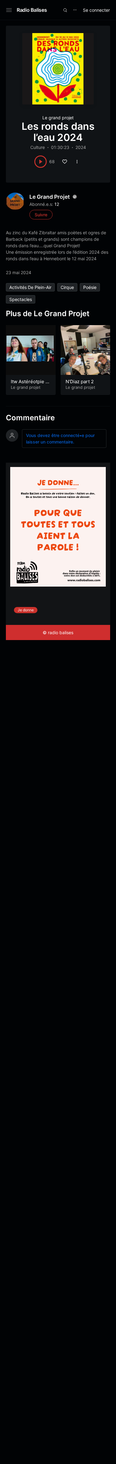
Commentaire (30, 417)
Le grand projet (58, 117)
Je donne (26, 610)
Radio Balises (32, 10)
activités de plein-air (30, 287)
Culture (37, 147)
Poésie (90, 287)
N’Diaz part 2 (80, 381)
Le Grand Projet (49, 197)
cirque (67, 287)
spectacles (20, 299)
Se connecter (96, 10)
